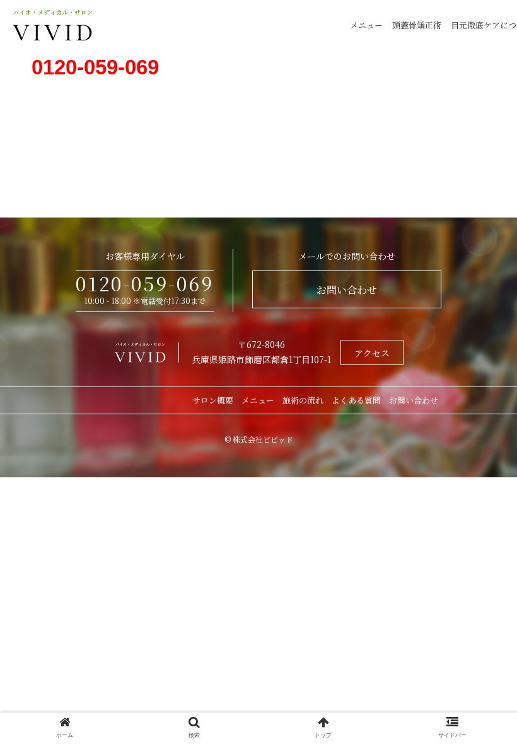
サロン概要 (212, 400)
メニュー (366, 25)
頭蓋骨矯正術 (416, 25)
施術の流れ (302, 400)
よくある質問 (356, 400)
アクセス (372, 353)
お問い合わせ (347, 289)
